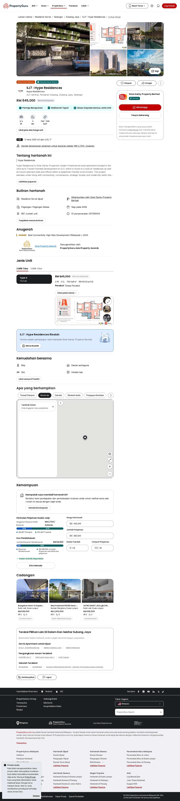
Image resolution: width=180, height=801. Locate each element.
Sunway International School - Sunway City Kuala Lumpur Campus (74, 667)
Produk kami (21, 706)
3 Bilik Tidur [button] (36, 268)
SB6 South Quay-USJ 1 (44, 657)
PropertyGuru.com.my (25, 732)
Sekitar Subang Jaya (53, 648)
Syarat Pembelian (76, 796)
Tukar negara (121, 699)
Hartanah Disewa (98, 751)
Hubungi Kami (50, 699)
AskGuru (20, 755)
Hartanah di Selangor (99, 780)
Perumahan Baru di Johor (138, 755)
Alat (129, 773)
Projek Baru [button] (57, 5)
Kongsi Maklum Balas (52, 706)
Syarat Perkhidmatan (44, 796)
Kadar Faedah (73, 542)
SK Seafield (23, 667)
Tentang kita (21, 703)
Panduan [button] (73, 5)
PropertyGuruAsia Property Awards (79, 248)
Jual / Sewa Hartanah (136, 780)
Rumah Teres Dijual (61, 762)
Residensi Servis (43, 17)
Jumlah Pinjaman (75, 529)
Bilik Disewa (95, 762)
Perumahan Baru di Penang (138, 762)
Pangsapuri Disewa (98, 759)
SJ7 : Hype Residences (93, 17)
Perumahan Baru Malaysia (139, 751)
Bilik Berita (48, 703)
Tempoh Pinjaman (100, 542)
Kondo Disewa (96, 755)
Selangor (58, 17)
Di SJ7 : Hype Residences (29, 648)
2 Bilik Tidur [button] (22, 268)
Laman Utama (25, 17)
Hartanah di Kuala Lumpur (101, 777)
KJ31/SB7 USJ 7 (25, 657)
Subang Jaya (72, 17)
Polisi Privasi (133, 130)
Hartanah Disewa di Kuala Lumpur (67, 777)
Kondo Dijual (58, 755)
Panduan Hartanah (24, 759)
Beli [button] (33, 5)
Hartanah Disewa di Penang (65, 780)
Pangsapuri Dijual (61, 759)
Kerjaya (19, 710)
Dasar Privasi (60, 796)
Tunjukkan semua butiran (31, 220)
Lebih (83, 5)
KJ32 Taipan (64, 657)
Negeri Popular (97, 773)
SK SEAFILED (37, 667)
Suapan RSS (132, 784)
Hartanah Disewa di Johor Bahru (67, 784)
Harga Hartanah (74, 517)
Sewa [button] (43, 5)
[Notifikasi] (158, 5)
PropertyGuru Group (26, 699)
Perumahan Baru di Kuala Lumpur (141, 759)
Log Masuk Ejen (133, 777)
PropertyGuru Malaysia (27, 751)
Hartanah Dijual (60, 751)
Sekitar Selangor (73, 648)
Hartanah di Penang (98, 784)
